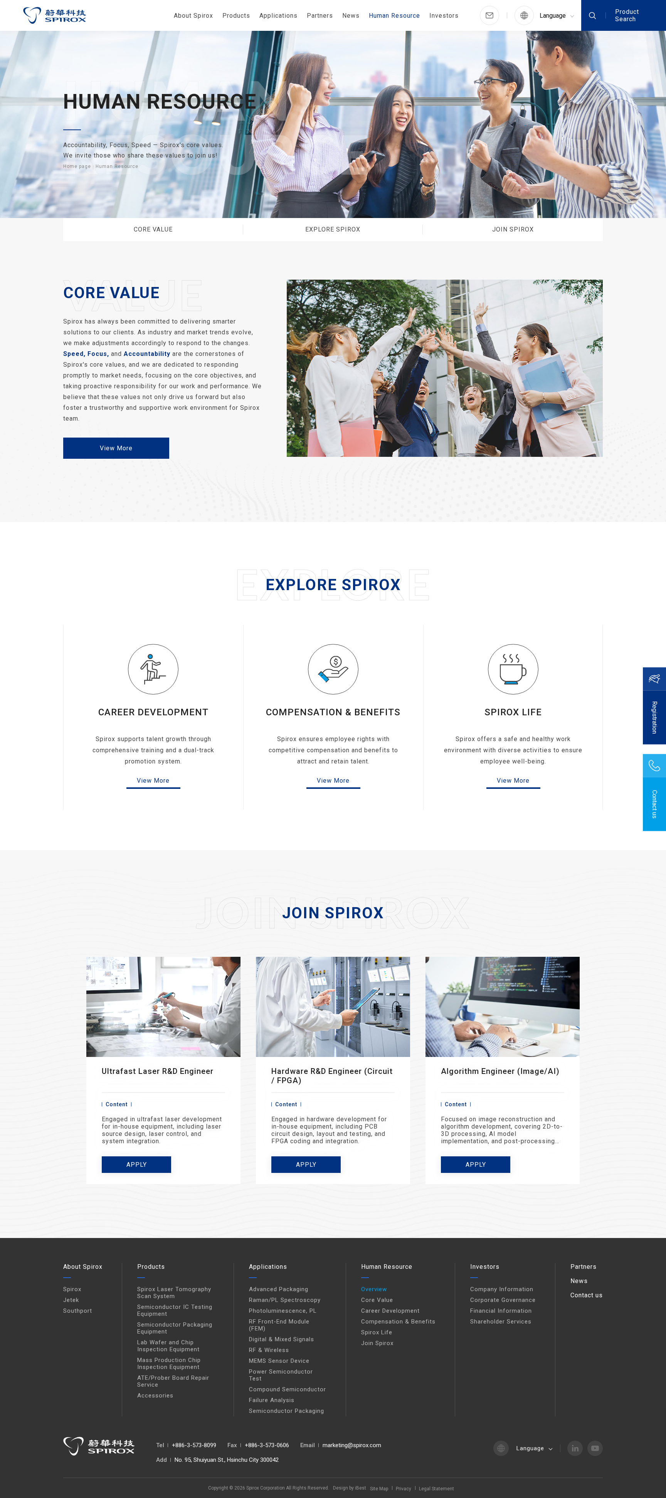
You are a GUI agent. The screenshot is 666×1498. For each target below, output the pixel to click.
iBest (360, 1488)
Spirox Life (376, 1332)
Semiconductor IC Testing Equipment (174, 1310)
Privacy (403, 1488)
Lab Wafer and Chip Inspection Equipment (168, 1346)
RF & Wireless (269, 1350)
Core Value (377, 1300)
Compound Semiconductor (287, 1389)
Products (236, 15)
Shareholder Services (500, 1321)
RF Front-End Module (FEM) (279, 1325)
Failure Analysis (271, 1400)
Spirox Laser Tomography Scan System (174, 1293)
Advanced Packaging (278, 1289)
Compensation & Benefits (398, 1321)
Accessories (155, 1395)
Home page (77, 166)
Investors (444, 15)
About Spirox (193, 15)
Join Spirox (377, 1343)
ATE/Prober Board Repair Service (173, 1381)
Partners (320, 15)
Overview (374, 1289)
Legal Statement (436, 1488)
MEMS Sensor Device (279, 1360)
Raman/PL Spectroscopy (285, 1300)
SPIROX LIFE (513, 712)
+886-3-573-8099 (194, 1445)
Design (340, 1488)
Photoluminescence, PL (283, 1310)
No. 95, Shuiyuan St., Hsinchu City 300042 (227, 1459)
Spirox (72, 1289)
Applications (278, 15)
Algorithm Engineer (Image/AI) (500, 1071)
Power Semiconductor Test (281, 1375)
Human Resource (394, 15)
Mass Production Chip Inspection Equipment (169, 1364)
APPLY (136, 1164)
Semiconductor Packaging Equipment (174, 1328)
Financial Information (501, 1310)
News (351, 15)
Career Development (390, 1310)
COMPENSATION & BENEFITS (333, 712)
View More (116, 448)
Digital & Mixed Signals (281, 1339)
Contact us (586, 1295)
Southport (77, 1310)
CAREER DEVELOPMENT (153, 712)
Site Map (379, 1488)
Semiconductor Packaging (286, 1410)
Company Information (501, 1289)
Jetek (71, 1300)
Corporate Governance (503, 1300)
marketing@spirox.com (352, 1445)
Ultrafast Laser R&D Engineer (158, 1071)
